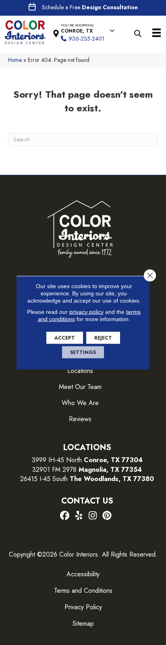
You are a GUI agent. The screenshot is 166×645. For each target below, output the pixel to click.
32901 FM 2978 (87, 469)
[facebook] (65, 516)
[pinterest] (107, 516)
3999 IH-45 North (57, 460)
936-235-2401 (86, 39)
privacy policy (86, 311)
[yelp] (79, 516)
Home (15, 60)
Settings (83, 352)
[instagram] (93, 516)
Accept (64, 337)
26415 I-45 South (87, 478)
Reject (103, 337)
